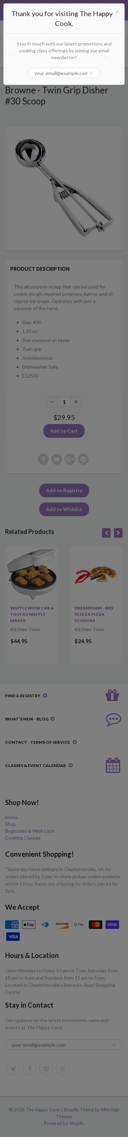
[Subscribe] (91, 73)
